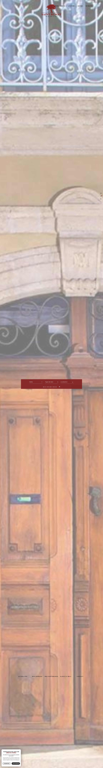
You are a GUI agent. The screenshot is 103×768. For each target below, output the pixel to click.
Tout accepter (16, 763)
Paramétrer (6, 763)
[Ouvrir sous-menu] (66, 6)
